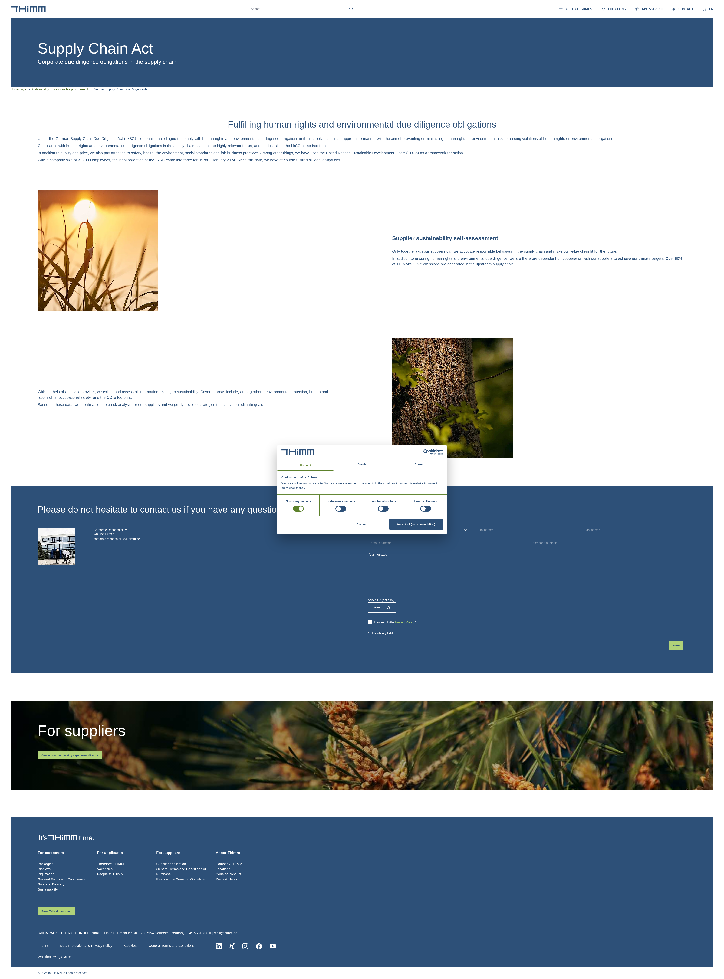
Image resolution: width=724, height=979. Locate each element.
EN (711, 9)
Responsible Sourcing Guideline (180, 879)
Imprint (43, 946)
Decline (361, 524)
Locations (223, 869)
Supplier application (171, 864)
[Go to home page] (28, 9)
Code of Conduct (228, 874)
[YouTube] (273, 946)
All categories (578, 9)
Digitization (46, 874)
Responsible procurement (70, 89)
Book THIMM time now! (56, 911)
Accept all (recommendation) (416, 524)
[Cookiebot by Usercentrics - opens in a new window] (426, 452)
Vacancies (105, 869)
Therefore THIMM (110, 864)
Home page (18, 89)
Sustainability (40, 89)
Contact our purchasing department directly (69, 755)
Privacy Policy (404, 622)
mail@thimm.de (225, 933)
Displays (44, 869)
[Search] (351, 9)
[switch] (340, 509)
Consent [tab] (305, 465)
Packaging (46, 864)
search (377, 607)
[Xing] (232, 946)
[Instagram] (245, 946)
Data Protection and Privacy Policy (86, 946)
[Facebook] (259, 946)
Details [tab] (362, 464)
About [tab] (418, 464)
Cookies (130, 946)
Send (676, 645)
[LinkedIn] (219, 946)
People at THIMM (110, 874)
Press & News (226, 879)
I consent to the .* (395, 622)
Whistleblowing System (55, 957)
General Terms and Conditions (171, 946)
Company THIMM (229, 864)
